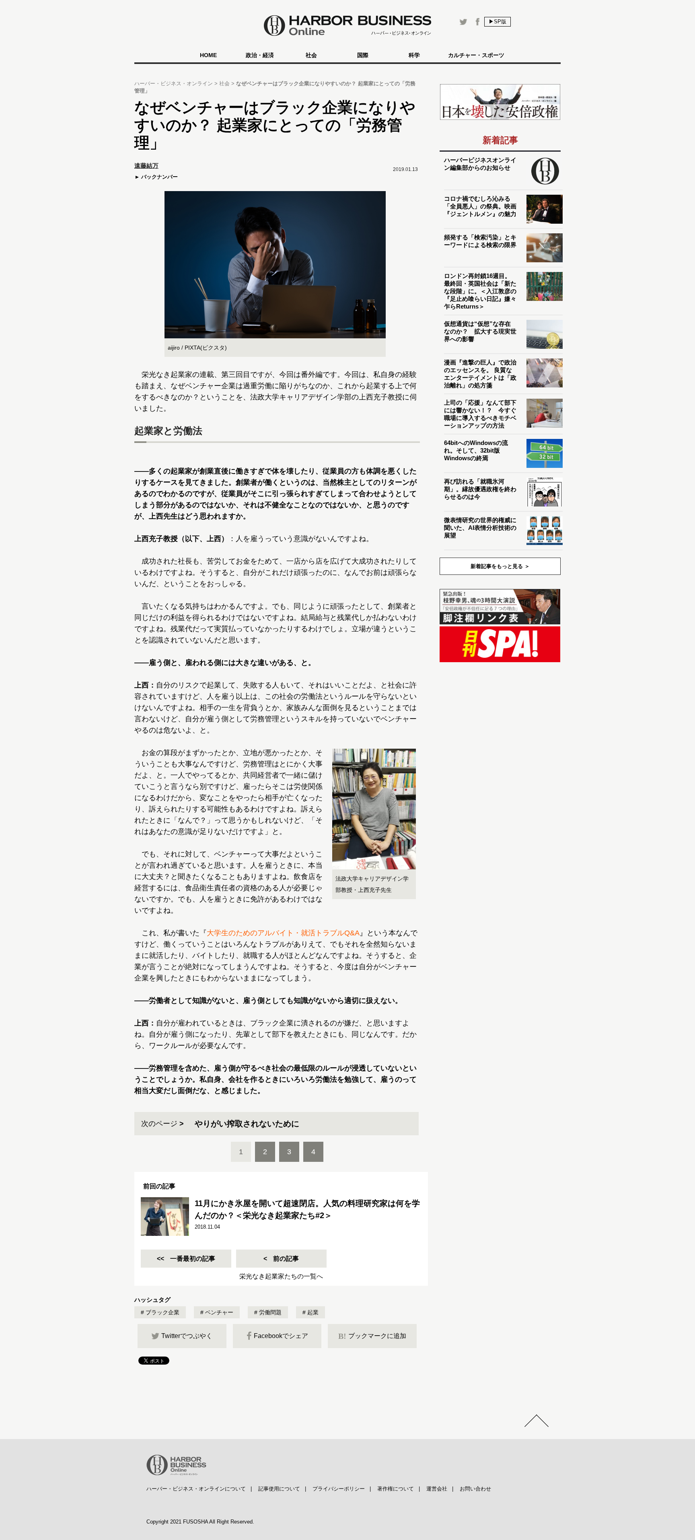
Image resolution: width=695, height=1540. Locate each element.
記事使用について (279, 1489)
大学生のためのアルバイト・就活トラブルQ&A (283, 933)
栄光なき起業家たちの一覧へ (281, 1276)
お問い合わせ (475, 1489)
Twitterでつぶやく (186, 1335)
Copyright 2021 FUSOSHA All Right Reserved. (200, 1522)
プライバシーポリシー (339, 1489)
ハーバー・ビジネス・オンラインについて (196, 1489)
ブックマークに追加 (372, 1336)
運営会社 (436, 1489)
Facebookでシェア (281, 1335)
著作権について (395, 1489)
